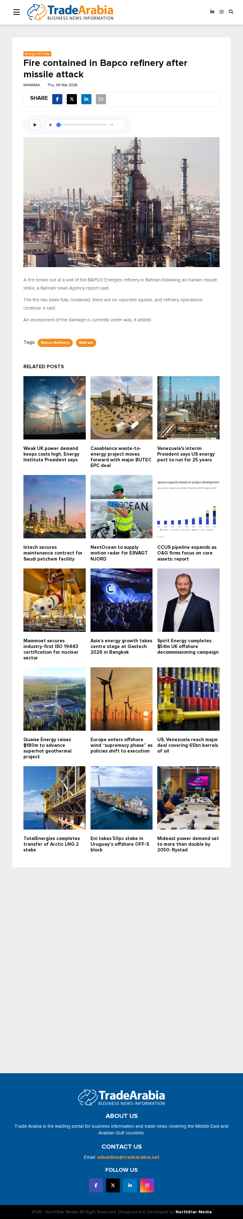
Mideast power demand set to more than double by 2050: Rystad (188, 844)
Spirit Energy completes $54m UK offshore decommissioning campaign (188, 646)
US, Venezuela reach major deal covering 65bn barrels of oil (187, 745)
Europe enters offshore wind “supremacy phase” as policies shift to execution (121, 745)
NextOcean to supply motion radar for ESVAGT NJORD (119, 553)
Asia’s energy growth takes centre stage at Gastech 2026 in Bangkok (121, 646)
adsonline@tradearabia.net (128, 1157)
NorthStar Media (194, 1212)
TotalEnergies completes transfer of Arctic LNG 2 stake (51, 844)
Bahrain (86, 343)
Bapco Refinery (55, 343)
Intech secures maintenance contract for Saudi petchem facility (53, 553)
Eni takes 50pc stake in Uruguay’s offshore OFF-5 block (119, 844)
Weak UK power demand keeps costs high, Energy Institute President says (51, 454)
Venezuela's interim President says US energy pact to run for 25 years (186, 454)
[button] (231, 12)
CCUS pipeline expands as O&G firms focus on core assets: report (186, 553)
